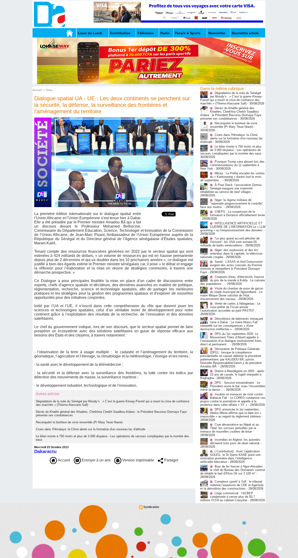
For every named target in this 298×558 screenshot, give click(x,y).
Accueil (37, 90)
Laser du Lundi (90, 33)
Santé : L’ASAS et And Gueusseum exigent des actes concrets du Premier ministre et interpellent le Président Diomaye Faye (231, 267)
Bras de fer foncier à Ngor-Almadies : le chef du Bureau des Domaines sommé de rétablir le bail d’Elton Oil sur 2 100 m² (232, 470)
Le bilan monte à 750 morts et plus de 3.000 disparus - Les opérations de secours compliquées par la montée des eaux (230, 150)
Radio (165, 33)
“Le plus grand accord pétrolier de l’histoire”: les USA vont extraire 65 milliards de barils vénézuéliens (230, 242)
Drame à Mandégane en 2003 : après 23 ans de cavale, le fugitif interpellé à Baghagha (232, 374)
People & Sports (187, 33)
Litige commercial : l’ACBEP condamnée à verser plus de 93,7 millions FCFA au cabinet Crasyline (227, 496)
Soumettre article (245, 33)
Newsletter (216, 33)
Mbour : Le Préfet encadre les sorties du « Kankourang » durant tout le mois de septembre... (232, 176)
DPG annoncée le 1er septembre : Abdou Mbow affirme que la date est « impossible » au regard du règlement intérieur (230, 413)
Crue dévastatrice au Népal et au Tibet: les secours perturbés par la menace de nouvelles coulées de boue (229, 428)
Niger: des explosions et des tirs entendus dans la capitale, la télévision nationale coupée (231, 253)
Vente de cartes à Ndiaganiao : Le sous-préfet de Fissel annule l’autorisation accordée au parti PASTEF (230, 307)
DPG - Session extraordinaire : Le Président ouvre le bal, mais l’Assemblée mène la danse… (232, 386)
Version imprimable (137, 460)
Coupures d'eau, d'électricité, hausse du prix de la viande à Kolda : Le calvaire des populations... (232, 280)
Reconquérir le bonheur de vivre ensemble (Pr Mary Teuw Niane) (79, 422)
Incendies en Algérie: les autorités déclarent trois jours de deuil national (235, 441)
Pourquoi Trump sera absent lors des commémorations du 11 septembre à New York (232, 165)
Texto (49, 90)
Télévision (145, 33)
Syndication (151, 507)
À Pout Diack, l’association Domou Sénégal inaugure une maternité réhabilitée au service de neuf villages (231, 188)
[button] (113, 339)
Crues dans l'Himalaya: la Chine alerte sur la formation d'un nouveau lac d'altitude (90, 429)
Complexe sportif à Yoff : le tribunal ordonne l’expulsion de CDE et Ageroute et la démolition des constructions (232, 485)
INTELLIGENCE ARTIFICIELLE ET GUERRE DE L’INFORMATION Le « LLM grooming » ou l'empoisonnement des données (232, 227)
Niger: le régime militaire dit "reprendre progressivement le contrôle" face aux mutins (231, 203)
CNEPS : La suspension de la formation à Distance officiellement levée (237, 213)
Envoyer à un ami (96, 460)
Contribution (120, 33)
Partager (170, 460)
